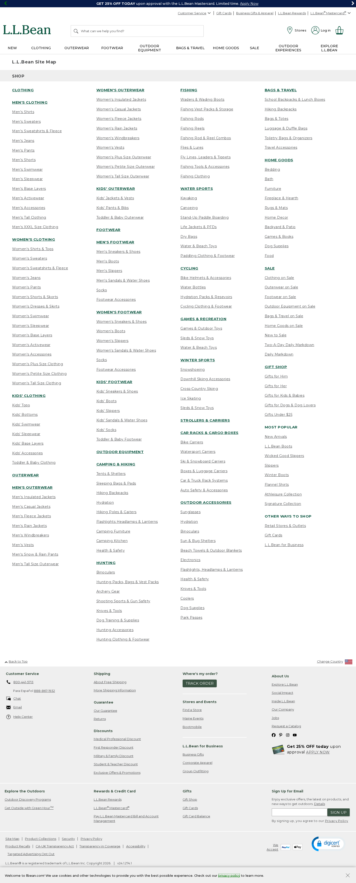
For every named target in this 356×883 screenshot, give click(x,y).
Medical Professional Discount (117, 739)
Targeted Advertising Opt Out (31, 854)
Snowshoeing (192, 369)
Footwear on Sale (280, 297)
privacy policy (229, 875)
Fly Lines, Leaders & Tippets (205, 157)
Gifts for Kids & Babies (285, 395)
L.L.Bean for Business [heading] (203, 746)
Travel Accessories (281, 147)
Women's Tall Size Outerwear (122, 176)
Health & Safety (110, 550)
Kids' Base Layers (28, 443)
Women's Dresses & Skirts (35, 306)
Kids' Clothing (29, 395)
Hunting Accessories (115, 630)
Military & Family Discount (113, 756)
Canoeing (189, 208)
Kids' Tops (21, 405)
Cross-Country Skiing (199, 389)
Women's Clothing (33, 239)
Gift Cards (224, 13)
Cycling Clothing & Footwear (206, 306)
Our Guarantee (105, 711)
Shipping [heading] (102, 674)
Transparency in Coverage (99, 846)
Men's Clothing (29, 102)
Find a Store (192, 710)
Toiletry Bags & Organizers (288, 138)
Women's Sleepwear (30, 326)
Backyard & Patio (280, 227)
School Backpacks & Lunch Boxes (295, 99)
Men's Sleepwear (27, 179)
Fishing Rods (192, 118)
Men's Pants (23, 150)
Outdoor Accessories (206, 502)
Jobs (275, 718)
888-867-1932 (44, 691)
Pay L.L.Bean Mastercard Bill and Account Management (126, 818)
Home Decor (276, 217)
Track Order (200, 683)
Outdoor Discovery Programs (28, 799)
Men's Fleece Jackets (31, 516)
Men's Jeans (23, 141)
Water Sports (196, 188)
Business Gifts (193, 754)
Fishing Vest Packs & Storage (206, 109)
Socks (101, 290)
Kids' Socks (106, 430)
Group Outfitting (196, 771)
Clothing (23, 90)
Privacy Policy (336, 821)
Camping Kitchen (112, 541)
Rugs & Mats (276, 208)
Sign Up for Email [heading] (287, 791)
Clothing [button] (41, 48)
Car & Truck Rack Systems (204, 480)
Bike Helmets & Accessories (205, 278)
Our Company (283, 709)
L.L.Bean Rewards (292, 13)
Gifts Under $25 (279, 414)
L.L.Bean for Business (284, 545)
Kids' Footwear (114, 382)
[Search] (76, 31)
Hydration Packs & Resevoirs (206, 297)
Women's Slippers (112, 341)
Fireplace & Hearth (281, 198)
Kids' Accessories (27, 453)
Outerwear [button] (76, 48)
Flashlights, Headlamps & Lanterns (211, 569)
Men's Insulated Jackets (34, 497)
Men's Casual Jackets (31, 506)
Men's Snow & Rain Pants (35, 554)
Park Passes (191, 617)
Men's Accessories (28, 208)
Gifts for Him (276, 376)
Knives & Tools (109, 611)
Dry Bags (188, 236)
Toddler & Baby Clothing (34, 462)
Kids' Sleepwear (26, 434)
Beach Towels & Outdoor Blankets (211, 550)
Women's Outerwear (120, 90)
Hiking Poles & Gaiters (116, 512)
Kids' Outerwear (115, 188)
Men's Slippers (109, 271)
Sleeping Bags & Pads (116, 483)
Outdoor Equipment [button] (149, 48)
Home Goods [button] (226, 48)
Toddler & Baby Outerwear (120, 217)
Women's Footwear (119, 312)
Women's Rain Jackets (116, 128)
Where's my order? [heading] (200, 674)
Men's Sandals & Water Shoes (123, 280)
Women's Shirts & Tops (33, 249)
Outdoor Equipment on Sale (290, 306)
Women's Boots (110, 331)
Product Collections (40, 839)
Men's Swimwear (27, 169)
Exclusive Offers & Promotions (117, 773)
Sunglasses (190, 512)
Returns (100, 719)
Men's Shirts (23, 112)
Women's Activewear (31, 345)
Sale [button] (254, 48)
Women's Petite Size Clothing (39, 374)
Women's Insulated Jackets (121, 99)
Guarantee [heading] (103, 702)
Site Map (12, 839)
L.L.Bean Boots (278, 446)
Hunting (106, 562)
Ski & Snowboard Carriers (202, 461)
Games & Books (279, 236)
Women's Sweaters (29, 258)
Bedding (272, 169)
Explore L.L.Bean (285, 684)
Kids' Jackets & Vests (115, 198)
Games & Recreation (203, 319)
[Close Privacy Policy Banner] (347, 876)
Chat (17, 698)
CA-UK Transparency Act (55, 846)
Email (17, 707)
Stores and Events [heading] (200, 702)
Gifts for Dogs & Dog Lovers (290, 405)
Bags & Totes (276, 118)
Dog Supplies (192, 608)
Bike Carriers (191, 442)
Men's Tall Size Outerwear (35, 564)
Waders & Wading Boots (202, 99)
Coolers (187, 598)
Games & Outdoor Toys (201, 328)
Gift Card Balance (196, 816)
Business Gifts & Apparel (254, 13)
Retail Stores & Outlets (285, 526)
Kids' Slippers (108, 411)
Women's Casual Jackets (118, 109)
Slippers (272, 465)
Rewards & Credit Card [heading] (115, 791)
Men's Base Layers (29, 188)
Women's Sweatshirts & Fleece (40, 268)
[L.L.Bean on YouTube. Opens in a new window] (295, 734)
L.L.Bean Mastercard (111, 808)
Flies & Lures (191, 147)
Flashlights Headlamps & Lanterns (127, 521)
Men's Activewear (28, 198)
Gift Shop (276, 366)
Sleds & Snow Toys (197, 338)
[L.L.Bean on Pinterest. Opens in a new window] (281, 734)
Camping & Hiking (115, 464)
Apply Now (249, 3)
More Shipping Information (115, 690)
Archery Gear (108, 591)
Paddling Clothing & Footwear (207, 256)
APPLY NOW (318, 752)
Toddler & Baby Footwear (119, 439)
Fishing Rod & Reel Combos (205, 138)
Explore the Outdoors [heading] (25, 791)
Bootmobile (192, 727)
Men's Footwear (115, 242)
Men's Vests (23, 545)
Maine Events (193, 718)
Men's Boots (107, 261)
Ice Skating (190, 398)
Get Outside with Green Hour (29, 808)
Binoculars (105, 572)
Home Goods (279, 160)
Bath (269, 179)
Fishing (188, 90)
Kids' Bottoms (25, 414)
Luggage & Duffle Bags (286, 128)
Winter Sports (197, 360)
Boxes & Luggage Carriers (203, 471)
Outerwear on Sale (281, 287)
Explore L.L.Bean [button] (329, 48)
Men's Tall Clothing (29, 217)
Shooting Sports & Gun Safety (123, 601)
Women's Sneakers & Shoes (121, 321)
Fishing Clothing (195, 176)
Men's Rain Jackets (29, 526)
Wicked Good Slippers (284, 456)
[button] (328, 843)
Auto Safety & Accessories (204, 490)
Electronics (190, 560)
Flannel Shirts (277, 484)
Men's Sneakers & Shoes (118, 251)
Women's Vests (110, 147)
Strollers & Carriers (205, 420)
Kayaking (188, 198)
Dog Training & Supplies (117, 620)
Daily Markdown (279, 354)
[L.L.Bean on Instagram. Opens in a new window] (288, 734)
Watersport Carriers (198, 451)
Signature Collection (283, 504)
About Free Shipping (110, 682)
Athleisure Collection (283, 494)
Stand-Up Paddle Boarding (204, 217)
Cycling (189, 268)
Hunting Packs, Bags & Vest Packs (127, 582)
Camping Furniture (113, 531)
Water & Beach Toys (198, 246)
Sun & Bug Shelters (198, 541)
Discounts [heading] (103, 731)
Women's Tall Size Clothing (36, 383)
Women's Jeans (26, 278)
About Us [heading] (280, 676)
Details (319, 804)
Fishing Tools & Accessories (205, 166)
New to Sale (276, 335)
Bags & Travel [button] (190, 48)
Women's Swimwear (30, 316)
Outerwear (25, 475)
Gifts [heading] (187, 791)
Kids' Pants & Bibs (112, 208)
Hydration (105, 502)
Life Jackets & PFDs (198, 227)
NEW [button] (12, 48)
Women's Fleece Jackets (118, 118)
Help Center (23, 717)
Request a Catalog (286, 726)
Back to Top (18, 661)
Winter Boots (277, 475)
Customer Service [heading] (22, 674)
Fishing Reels (192, 128)
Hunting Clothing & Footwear (123, 639)
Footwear (108, 229)
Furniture (273, 188)
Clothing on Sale (279, 278)
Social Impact (282, 693)
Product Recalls (17, 846)
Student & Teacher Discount (116, 764)
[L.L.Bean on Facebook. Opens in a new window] (274, 734)
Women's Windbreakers (117, 138)
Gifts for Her (276, 386)
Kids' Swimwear (26, 424)
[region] (178, 3)
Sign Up (339, 812)
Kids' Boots (106, 401)
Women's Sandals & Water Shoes (126, 350)
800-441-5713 (23, 682)
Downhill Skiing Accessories (205, 379)
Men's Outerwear (32, 487)
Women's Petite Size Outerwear (125, 166)
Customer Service (192, 13)
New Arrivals (276, 436)
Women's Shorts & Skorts (35, 297)
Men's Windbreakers (30, 535)
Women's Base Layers (32, 335)
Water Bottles (193, 287)
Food (269, 256)
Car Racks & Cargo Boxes (209, 432)
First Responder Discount (113, 747)
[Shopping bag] (341, 30)
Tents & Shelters (111, 474)
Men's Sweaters (26, 121)
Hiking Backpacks (112, 493)
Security (68, 839)
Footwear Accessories (116, 299)
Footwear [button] (112, 48)
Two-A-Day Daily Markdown (289, 345)
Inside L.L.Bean (283, 701)
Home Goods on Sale (284, 326)
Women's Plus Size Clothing (37, 364)
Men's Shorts (24, 160)
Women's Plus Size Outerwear (123, 157)
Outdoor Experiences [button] (288, 48)
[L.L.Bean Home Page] (28, 30)
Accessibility (135, 846)
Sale (270, 268)
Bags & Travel (281, 90)
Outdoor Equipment (120, 451)
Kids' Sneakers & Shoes (117, 391)
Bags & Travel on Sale (284, 316)
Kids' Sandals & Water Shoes (121, 420)
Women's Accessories (32, 354)
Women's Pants (26, 287)
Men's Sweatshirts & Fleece (37, 131)
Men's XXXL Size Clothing (35, 227)
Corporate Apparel (197, 763)
